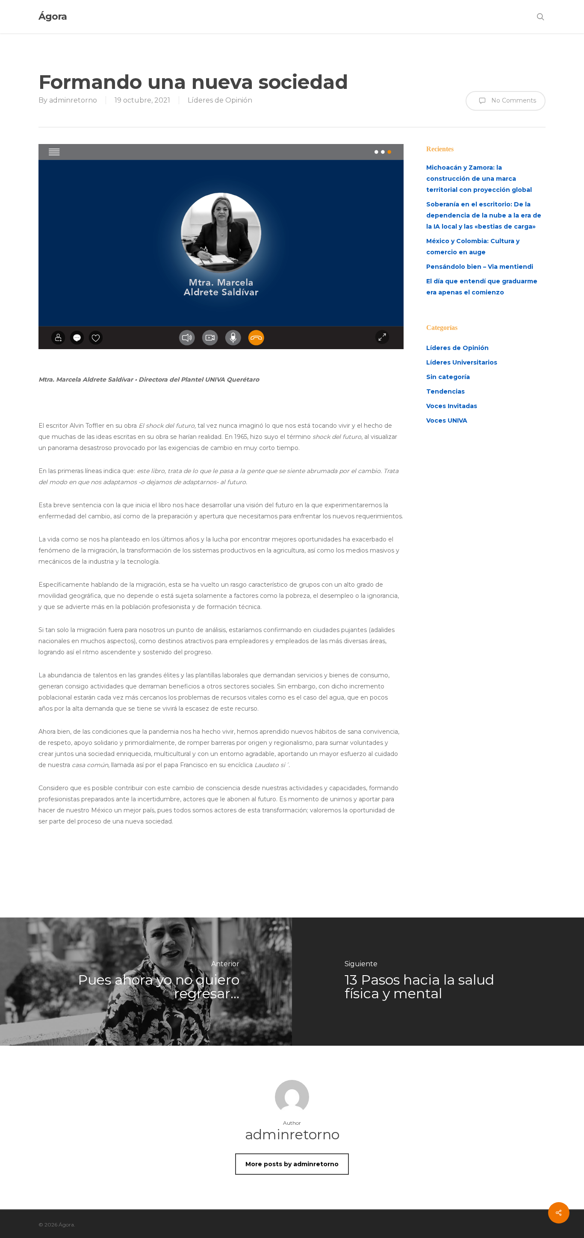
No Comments (513, 100)
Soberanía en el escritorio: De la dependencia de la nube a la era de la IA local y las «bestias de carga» (483, 215)
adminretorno (73, 100)
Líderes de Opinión (220, 100)
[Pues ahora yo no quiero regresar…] (146, 981)
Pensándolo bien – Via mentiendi (479, 267)
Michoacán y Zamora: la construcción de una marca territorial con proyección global (479, 179)
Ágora (52, 16)
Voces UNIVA (446, 420)
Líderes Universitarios (461, 362)
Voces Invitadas (451, 406)
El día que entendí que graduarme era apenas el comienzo (481, 286)
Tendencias (445, 391)
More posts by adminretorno (292, 1164)
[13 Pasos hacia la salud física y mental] (438, 981)
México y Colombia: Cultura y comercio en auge (472, 246)
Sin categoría (448, 377)
